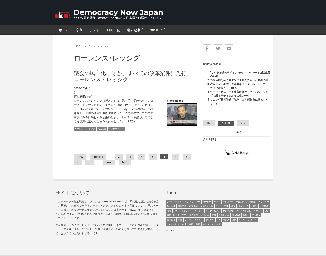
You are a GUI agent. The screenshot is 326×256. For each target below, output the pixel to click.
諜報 (234, 220)
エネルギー (263, 201)
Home (77, 46)
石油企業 (193, 206)
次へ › (243, 123)
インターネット (116, 129)
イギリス (185, 211)
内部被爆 (216, 224)
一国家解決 (241, 201)
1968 (176, 211)
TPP (184, 215)
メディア (258, 211)
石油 (169, 211)
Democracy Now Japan (118, 12)
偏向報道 (236, 215)
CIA (218, 220)
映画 (180, 220)
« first (80, 156)
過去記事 (131, 30)
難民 (198, 224)
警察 (214, 215)
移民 (191, 224)
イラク (206, 224)
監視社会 (205, 215)
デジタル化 (228, 211)
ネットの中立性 (243, 211)
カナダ (226, 220)
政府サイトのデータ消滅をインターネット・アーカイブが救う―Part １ (239, 86)
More (169, 230)
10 (89, 162)
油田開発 (171, 206)
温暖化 (246, 215)
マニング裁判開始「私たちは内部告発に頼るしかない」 (239, 101)
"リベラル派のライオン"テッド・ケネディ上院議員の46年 (240, 74)
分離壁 (252, 201)
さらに (236, 131)
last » (125, 162)
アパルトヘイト (174, 201)
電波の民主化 (173, 215)
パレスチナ (228, 201)
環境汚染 (182, 206)
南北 (184, 224)
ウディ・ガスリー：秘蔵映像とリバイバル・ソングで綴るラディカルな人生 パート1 (239, 93)
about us (154, 30)
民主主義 (102, 129)
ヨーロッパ (197, 211)
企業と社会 (224, 215)
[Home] (63, 13)
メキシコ (252, 220)
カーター (207, 201)
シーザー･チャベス (194, 220)
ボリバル (210, 220)
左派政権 (264, 206)
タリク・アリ (222, 206)
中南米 (254, 206)
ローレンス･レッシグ (85, 129)
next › (109, 162)
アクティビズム (213, 211)
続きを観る (210, 139)
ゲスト (85, 46)
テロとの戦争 (173, 224)
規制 (233, 206)
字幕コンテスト (88, 30)
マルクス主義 (206, 206)
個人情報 (193, 215)
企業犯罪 (171, 220)
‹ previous (98, 156)
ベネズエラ (243, 206)
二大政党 (256, 215)
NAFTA (242, 220)
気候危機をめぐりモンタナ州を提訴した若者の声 (239, 80)
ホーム (64, 30)
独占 (267, 211)
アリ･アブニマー (192, 201)
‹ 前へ (209, 123)
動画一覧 (113, 30)
